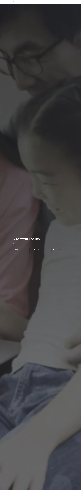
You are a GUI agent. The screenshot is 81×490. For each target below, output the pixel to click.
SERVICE (30, 1)
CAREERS (36, 1)
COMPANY (24, 1)
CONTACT (65, 1)
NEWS (18, 1)
